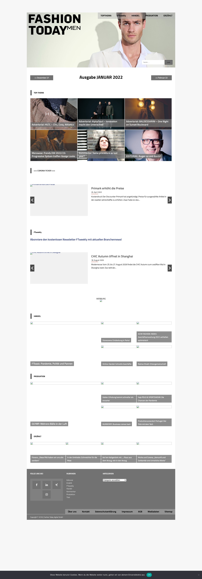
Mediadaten (153, 511)
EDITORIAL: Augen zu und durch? (143, 156)
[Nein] (198, 575)
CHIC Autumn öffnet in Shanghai (112, 256)
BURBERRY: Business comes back (117, 424)
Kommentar (71, 491)
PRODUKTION (151, 15)
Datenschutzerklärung (105, 511)
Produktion (71, 494)
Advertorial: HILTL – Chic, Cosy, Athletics (53, 124)
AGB (140, 511)
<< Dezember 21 (41, 77)
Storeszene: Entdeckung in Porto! (116, 340)
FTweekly (121, 15)
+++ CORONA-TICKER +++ (44, 170)
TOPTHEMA (106, 15)
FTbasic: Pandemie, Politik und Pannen (52, 363)
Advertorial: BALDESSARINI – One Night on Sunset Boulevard (147, 123)
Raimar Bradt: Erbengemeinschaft (152, 363)
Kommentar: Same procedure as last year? (98, 154)
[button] (32, 200)
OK (149, 575)
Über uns (72, 511)
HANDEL (136, 15)
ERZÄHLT (168, 15)
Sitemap (168, 511)
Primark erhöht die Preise (107, 188)
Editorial (70, 480)
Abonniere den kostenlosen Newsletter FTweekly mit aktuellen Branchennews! (76, 239)
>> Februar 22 (161, 77)
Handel (69, 488)
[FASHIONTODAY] (101, 65)
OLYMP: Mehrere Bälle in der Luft (49, 424)
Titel (68, 497)
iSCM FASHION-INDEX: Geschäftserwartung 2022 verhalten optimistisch (153, 337)
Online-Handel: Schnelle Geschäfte (117, 363)
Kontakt (86, 511)
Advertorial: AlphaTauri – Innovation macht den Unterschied (98, 123)
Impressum (127, 511)
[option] (101, 200)
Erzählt (69, 483)
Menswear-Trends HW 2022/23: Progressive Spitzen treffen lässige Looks (53, 154)
